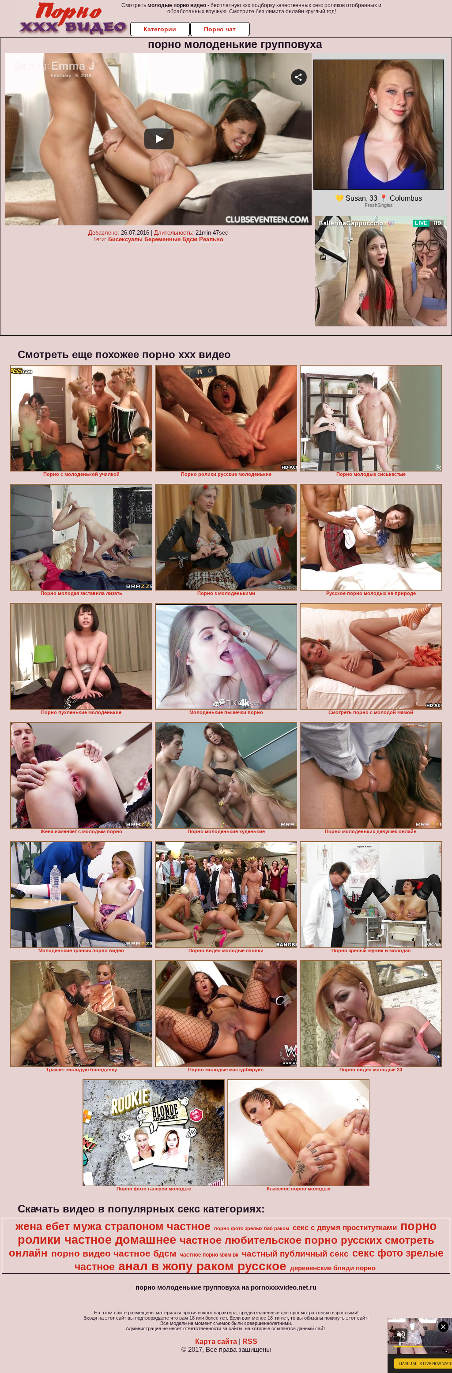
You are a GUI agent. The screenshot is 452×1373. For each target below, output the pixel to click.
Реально (211, 239)
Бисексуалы (125, 239)
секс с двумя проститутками (345, 1227)
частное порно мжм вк (209, 1255)
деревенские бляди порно (333, 1268)
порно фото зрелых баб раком (251, 1228)
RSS (249, 1341)
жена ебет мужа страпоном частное (113, 1226)
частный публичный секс (295, 1253)
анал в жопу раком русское (202, 1266)
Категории (159, 29)
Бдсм (189, 239)
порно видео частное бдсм (114, 1253)
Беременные (162, 239)
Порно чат (220, 29)
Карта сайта (216, 1341)
